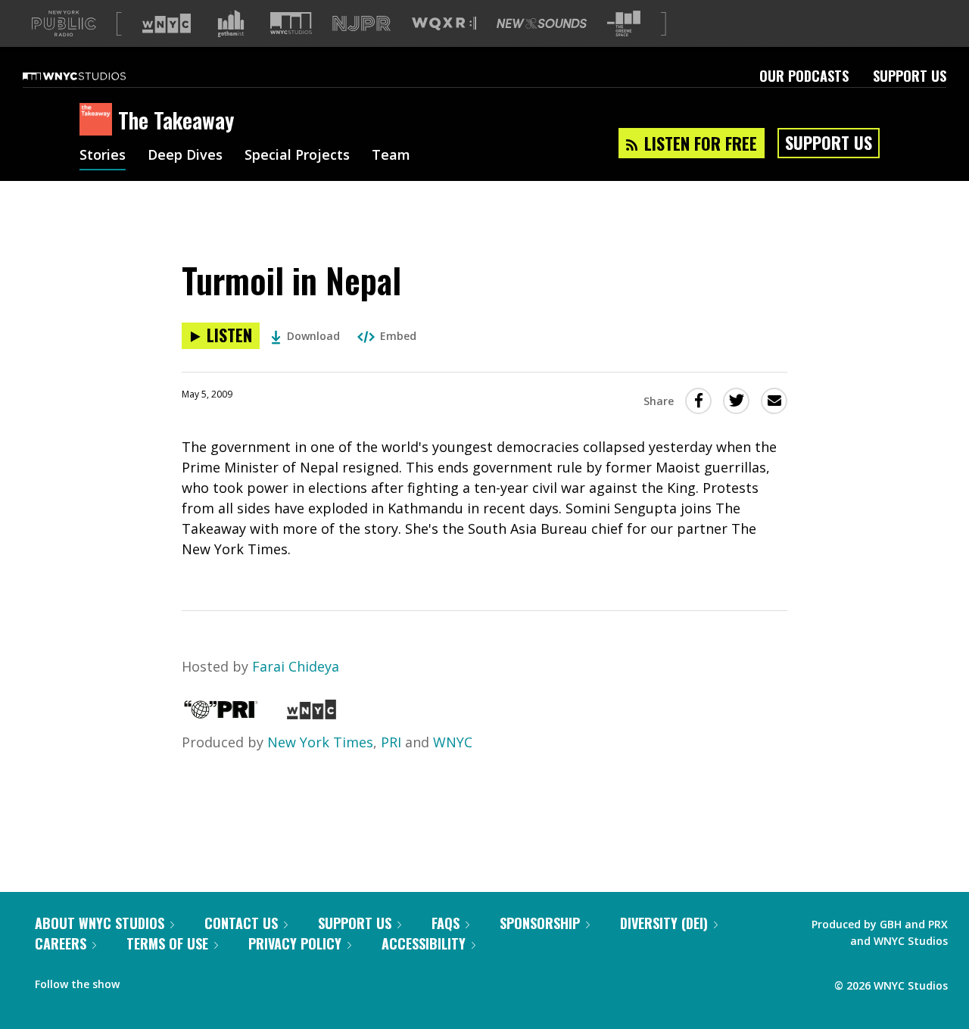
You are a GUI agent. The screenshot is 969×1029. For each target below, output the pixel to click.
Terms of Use (167, 943)
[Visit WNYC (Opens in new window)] (166, 23)
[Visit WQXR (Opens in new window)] (444, 24)
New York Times (320, 742)
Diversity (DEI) (664, 923)
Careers (60, 943)
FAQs (446, 923)
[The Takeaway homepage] (98, 120)
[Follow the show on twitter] (171, 980)
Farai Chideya (295, 666)
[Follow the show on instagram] (200, 980)
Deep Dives (185, 156)
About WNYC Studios (99, 923)
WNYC (452, 742)
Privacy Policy (294, 943)
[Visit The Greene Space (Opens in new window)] (623, 24)
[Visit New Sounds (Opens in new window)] (542, 23)
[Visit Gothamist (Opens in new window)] (231, 23)
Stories (102, 156)
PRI (391, 742)
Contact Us (241, 923)
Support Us (909, 76)
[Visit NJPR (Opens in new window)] (361, 24)
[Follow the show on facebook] (141, 980)
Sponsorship (540, 923)
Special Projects (297, 156)
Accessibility (424, 943)
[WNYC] (311, 714)
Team (391, 156)
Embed (398, 336)
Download (313, 336)
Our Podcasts (804, 76)
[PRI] (221, 714)
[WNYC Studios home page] (93, 76)
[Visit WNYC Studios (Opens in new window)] (291, 23)
